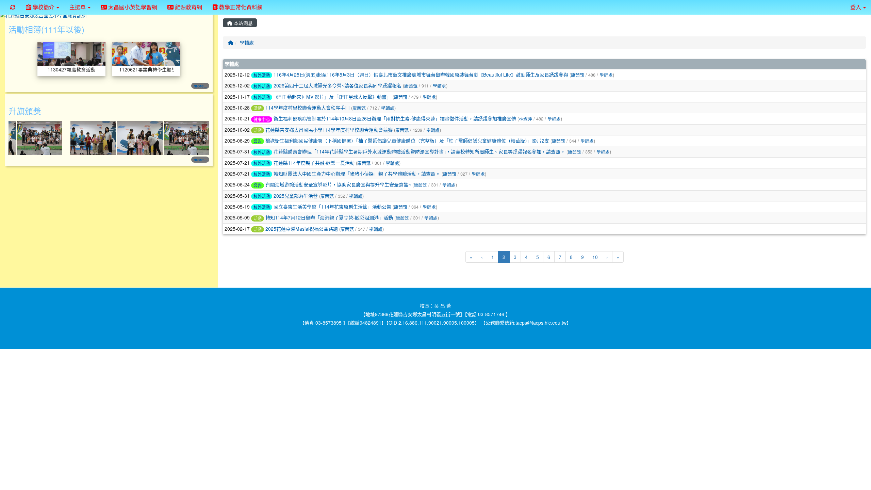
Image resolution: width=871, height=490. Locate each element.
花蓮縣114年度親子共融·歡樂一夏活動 (314, 162)
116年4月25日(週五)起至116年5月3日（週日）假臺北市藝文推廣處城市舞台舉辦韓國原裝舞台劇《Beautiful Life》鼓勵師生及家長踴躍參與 (421, 74)
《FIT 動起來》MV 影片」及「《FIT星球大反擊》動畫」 (332, 96)
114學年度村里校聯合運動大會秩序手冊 (307, 107)
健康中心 (261, 119)
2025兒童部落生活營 (296, 195)
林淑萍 (525, 118)
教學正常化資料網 (240, 7)
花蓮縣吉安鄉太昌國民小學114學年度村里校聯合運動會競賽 (329, 129)
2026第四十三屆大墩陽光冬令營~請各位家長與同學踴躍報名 (337, 85)
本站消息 (242, 22)
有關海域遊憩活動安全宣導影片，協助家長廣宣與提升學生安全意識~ (338, 184)
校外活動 (261, 75)
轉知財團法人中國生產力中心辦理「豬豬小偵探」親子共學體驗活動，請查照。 (357, 173)
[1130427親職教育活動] (71, 53)
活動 (257, 108)
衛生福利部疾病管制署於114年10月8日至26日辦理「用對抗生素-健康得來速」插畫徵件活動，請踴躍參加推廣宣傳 (395, 118)
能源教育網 (188, 7)
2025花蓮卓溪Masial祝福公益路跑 (301, 228)
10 (595, 257)
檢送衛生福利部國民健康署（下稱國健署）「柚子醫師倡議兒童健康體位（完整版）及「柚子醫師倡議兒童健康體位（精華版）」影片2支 (407, 140)
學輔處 (247, 42)
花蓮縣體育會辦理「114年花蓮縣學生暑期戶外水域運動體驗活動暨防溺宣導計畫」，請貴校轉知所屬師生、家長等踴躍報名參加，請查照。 (419, 151)
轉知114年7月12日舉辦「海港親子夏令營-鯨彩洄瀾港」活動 (329, 217)
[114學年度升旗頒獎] (40, 137)
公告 (257, 141)
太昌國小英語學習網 (132, 7)
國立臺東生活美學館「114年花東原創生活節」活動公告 (332, 206)
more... (200, 86)
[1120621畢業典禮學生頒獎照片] (146, 53)
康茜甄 (577, 74)
